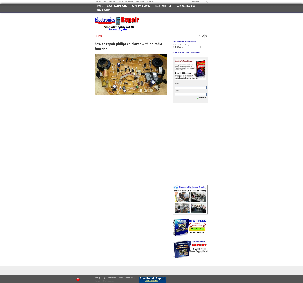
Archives (150, 2)
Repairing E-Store (141, 5)
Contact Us (140, 2)
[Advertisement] (190, 145)
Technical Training (185, 5)
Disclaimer (112, 2)
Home (99, 5)
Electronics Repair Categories (182, 45)
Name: (177, 84)
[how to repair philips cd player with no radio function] (131, 95)
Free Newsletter (162, 5)
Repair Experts (104, 10)
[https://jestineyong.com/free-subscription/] (152, 280)
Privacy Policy (101, 2)
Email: (177, 91)
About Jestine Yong (117, 5)
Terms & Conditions (126, 2)
